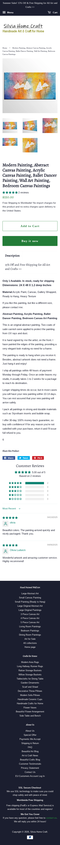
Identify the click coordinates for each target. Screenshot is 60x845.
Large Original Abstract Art (30, 606)
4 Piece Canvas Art (30, 618)
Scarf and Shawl (30, 687)
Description (12, 256)
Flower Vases (30, 707)
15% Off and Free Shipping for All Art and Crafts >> (27, 267)
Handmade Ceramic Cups (30, 699)
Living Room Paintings (30, 626)
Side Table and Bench (30, 715)
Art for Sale (30, 639)
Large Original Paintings (30, 610)
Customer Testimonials (30, 764)
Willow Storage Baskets (30, 674)
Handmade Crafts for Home (30, 703)
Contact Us (30, 772)
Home (4, 48)
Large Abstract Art (30, 593)
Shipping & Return (30, 743)
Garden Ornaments (30, 682)
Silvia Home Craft (38, 832)
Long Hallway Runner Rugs (30, 666)
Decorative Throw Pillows (30, 691)
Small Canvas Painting (30, 597)
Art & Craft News (30, 755)
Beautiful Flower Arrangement (30, 711)
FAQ (30, 747)
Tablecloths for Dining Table (30, 678)
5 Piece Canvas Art (30, 622)
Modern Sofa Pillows (30, 695)
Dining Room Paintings (30, 635)
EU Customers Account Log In (30, 776)
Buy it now (30, 241)
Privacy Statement (30, 768)
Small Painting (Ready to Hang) (30, 602)
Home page (30, 647)
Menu (10, 12)
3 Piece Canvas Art (30, 614)
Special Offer (30, 735)
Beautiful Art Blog (30, 751)
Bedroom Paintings (30, 630)
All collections (30, 643)
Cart (55, 12)
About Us (30, 731)
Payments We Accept (30, 739)
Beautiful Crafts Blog (30, 759)
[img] (10, 517)
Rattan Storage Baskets (30, 670)
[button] (10, 192)
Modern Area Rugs (30, 662)
